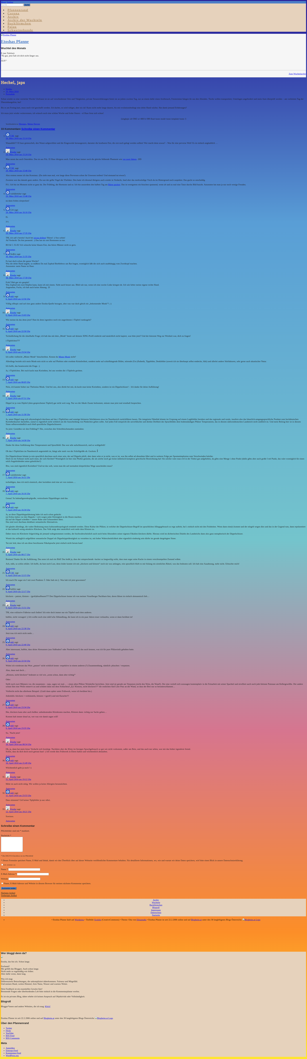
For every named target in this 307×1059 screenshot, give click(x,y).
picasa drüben (40, 238)
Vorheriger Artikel (9, 895)
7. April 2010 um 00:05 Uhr (18, 382)
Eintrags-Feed (12, 1050)
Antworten (10, 147)
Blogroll (155, 907)
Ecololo (97, 920)
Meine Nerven (33, 124)
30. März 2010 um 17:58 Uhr (18, 278)
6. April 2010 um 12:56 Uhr (18, 299)
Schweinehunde (20, 30)
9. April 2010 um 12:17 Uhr (18, 591)
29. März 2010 (12, 91)
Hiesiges (22, 124)
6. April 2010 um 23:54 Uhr (18, 352)
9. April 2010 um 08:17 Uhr (18, 554)
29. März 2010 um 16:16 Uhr (18, 212)
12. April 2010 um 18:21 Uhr (18, 811)
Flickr (8, 1030)
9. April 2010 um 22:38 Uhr (18, 628)
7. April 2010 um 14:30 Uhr (18, 440)
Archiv (156, 900)
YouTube (10, 1033)
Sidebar (10, 2)
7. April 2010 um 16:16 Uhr (18, 493)
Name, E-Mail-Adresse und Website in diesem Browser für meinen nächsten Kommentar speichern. (47, 883)
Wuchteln (156, 902)
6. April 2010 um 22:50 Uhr (18, 331)
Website (4, 879)
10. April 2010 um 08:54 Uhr (18, 744)
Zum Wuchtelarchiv (297, 74)
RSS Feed (10, 1035)
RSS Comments (13, 1038)
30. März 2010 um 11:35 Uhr (18, 256)
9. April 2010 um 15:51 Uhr (18, 608)
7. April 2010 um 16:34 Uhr (18, 510)
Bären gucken (114, 184)
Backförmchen (19, 23)
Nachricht (6, 835)
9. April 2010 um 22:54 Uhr (18, 661)
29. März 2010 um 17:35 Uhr (18, 233)
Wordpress (79, 920)
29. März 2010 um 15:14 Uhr (18, 138)
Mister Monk (64, 357)
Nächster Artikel (8, 893)
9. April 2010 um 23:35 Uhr (18, 728)
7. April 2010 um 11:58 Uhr (18, 414)
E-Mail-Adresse (8, 874)
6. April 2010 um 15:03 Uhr (18, 315)
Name (4, 869)
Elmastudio (141, 920)
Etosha (9, 89)
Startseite (156, 915)
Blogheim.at (196, 920)
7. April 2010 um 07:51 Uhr (18, 398)
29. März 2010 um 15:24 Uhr (18, 154)
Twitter (9, 1028)
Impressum (156, 910)
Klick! (47, 1006)
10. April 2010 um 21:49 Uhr (18, 763)
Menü (3, 2)
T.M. (12, 136)
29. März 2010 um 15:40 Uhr (18, 170)
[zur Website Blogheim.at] (251, 920)
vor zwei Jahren (129, 159)
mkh (12, 296)
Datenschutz (156, 912)
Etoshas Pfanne (15, 41)
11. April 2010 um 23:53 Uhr (18, 795)
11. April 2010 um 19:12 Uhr (18, 779)
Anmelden (10, 1048)
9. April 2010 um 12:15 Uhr (18, 575)
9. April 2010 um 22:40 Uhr (18, 645)
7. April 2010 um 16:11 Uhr (18, 477)
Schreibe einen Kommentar (38, 128)
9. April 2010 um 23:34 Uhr (18, 707)
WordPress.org (12, 1055)
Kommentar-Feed (13, 1053)
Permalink (10, 94)
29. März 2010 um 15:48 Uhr (18, 196)
